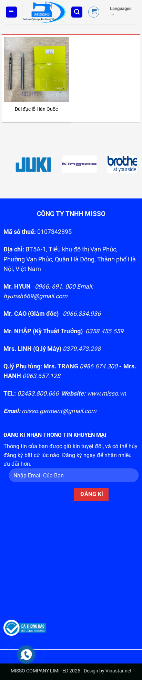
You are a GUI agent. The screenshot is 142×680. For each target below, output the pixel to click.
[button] (11, 12)
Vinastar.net (118, 671)
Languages (121, 8)
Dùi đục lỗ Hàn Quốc (36, 109)
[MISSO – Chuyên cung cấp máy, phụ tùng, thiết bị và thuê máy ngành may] (44, 12)
